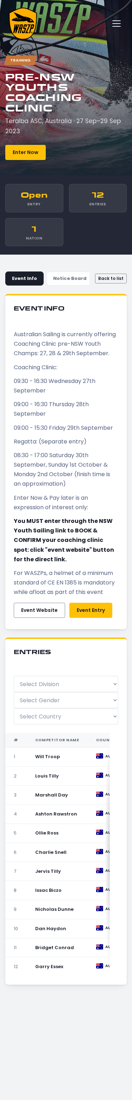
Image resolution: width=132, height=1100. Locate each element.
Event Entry (91, 610)
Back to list (111, 278)
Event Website (39, 610)
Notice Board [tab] (70, 278)
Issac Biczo (48, 890)
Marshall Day (51, 795)
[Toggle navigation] (116, 24)
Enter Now (25, 152)
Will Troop (47, 756)
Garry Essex (49, 966)
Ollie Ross (46, 833)
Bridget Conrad (54, 947)
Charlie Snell (51, 852)
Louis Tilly (47, 776)
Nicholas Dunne (54, 909)
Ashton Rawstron (56, 814)
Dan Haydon (50, 928)
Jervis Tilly (48, 871)
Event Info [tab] (24, 278)
